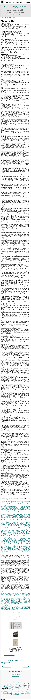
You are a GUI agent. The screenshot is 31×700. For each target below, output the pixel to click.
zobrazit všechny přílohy (9, 655)
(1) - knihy (4, 663)
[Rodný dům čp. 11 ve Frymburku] (15, 633)
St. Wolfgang (4, 136)
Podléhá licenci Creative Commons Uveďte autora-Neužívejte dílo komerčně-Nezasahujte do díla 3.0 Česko (16, 689)
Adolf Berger (4, 461)
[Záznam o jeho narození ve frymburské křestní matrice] (15, 625)
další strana (25, 667)
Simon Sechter (4, 60)
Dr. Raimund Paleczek (10, 502)
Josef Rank (3, 481)
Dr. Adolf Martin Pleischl (7, 56)
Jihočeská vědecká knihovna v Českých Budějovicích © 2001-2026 (12, 683)
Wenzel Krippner (5, 439)
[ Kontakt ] (17, 677)
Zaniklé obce (11, 551)
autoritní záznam (6, 662)
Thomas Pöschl (7, 429)
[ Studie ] (19, 674)
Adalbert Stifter (4, 54)
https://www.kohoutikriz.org (15, 694)
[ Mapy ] (17, 676)
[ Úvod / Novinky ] (13, 674)
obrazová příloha (7, 667)
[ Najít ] (13, 677)
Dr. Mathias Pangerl (6, 434)
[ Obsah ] (14, 676)
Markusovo (5, 21)
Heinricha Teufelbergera (24, 506)
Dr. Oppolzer (4, 309)
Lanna (4, 450)
